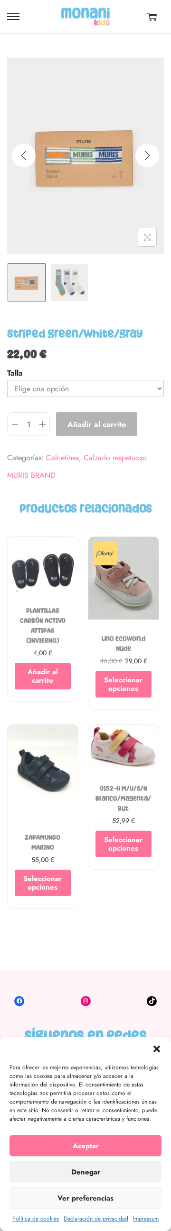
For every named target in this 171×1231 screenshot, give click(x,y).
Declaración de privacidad (96, 1218)
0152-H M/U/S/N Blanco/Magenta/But (123, 798)
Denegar (85, 1172)
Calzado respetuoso (115, 457)
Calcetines (62, 457)
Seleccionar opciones (123, 684)
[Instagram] (86, 1001)
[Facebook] (19, 1001)
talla (15, 373)
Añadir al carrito (96, 424)
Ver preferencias (85, 1198)
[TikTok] (152, 1001)
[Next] (147, 155)
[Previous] (24, 155)
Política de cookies (35, 1218)
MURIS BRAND (31, 476)
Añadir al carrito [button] (43, 676)
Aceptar (86, 1146)
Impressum (146, 1218)
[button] (157, 1049)
